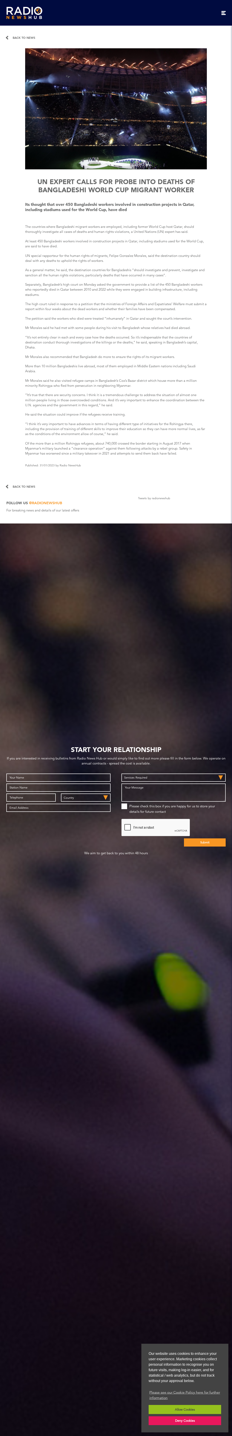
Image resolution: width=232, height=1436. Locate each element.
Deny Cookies (185, 1421)
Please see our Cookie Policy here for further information (184, 1395)
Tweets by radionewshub (154, 498)
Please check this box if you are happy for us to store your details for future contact (172, 809)
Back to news (24, 37)
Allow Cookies (185, 1409)
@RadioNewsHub (45, 503)
